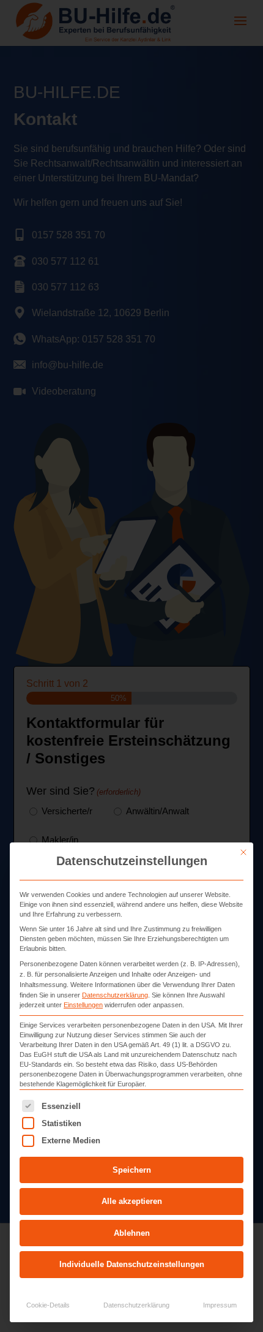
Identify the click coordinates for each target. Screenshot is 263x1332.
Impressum (220, 1305)
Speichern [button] (132, 1170)
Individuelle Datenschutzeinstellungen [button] (131, 1264)
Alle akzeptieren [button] (132, 1201)
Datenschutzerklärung (115, 995)
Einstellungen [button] (83, 1004)
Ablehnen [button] (132, 1233)
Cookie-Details (48, 1305)
